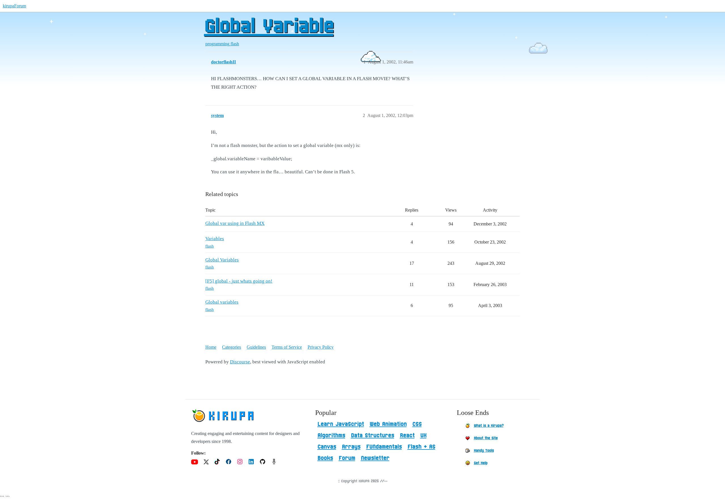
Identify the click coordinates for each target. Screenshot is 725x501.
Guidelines (256, 347)
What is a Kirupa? (489, 425)
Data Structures (372, 435)
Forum (347, 458)
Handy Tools (484, 450)
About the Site (486, 438)
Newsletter (375, 458)
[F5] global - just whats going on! (238, 281)
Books (325, 458)
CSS (417, 424)
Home (210, 347)
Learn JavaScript (340, 424)
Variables (214, 238)
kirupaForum (14, 5)
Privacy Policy (321, 347)
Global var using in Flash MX (235, 223)
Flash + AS (421, 447)
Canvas (326, 447)
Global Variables (222, 260)
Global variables (221, 302)
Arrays (351, 447)
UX (423, 435)
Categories (231, 347)
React (407, 435)
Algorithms (331, 435)
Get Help (480, 463)
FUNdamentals (384, 447)
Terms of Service (287, 347)
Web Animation (388, 424)
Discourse (240, 361)
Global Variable (268, 27)
